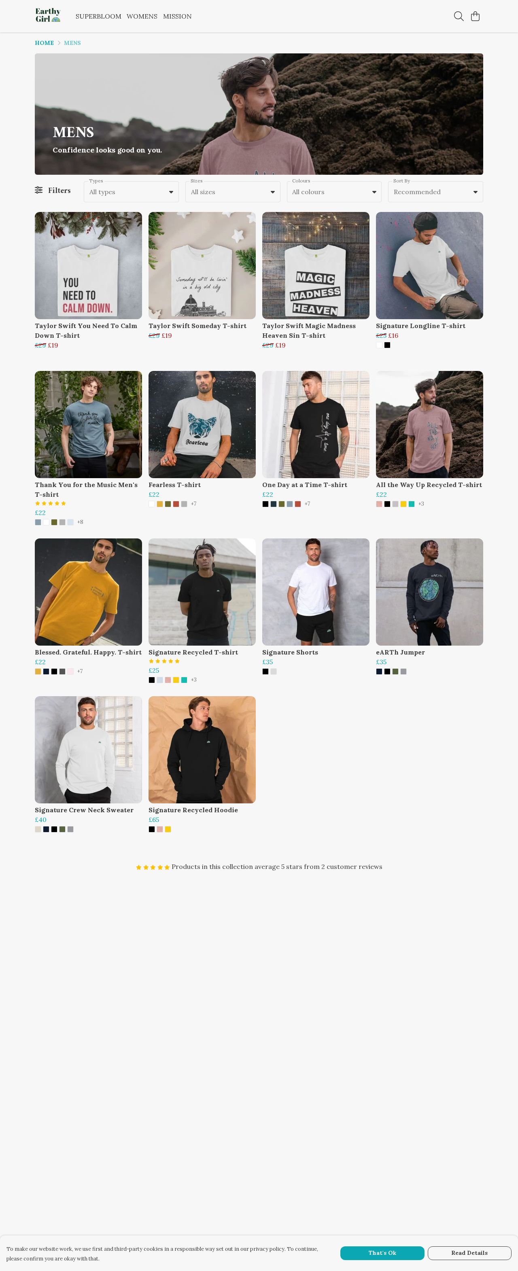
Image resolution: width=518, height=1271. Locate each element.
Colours (301, 180)
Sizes (197, 180)
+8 (80, 522)
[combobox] (131, 191)
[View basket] (475, 16)
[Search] (459, 16)
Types (96, 180)
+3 (421, 504)
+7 (193, 504)
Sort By (401, 180)
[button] (171, 192)
